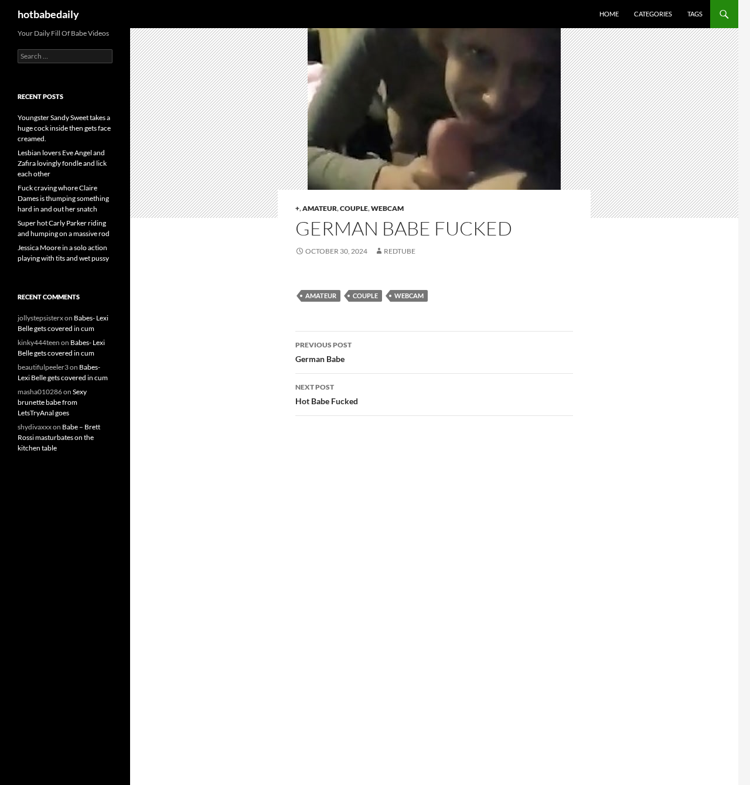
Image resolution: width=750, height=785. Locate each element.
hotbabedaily (48, 14)
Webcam (387, 208)
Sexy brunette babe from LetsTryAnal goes (52, 402)
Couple (354, 208)
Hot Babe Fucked (326, 394)
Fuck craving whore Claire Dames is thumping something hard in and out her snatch (63, 198)
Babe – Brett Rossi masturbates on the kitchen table (59, 437)
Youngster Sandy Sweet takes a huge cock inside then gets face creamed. (64, 128)
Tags (695, 14)
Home (609, 14)
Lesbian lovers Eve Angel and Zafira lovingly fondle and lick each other (62, 163)
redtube (399, 251)
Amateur (319, 208)
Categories (653, 14)
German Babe (323, 352)
